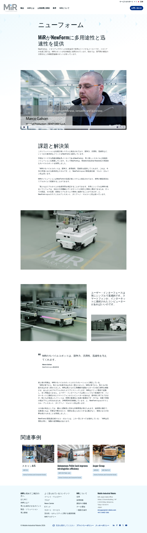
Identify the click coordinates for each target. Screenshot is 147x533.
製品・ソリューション (29, 509)
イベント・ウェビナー (53, 497)
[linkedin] (113, 525)
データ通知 (81, 507)
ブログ (47, 500)
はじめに (24, 499)
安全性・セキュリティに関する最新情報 (59, 513)
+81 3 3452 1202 (103, 512)
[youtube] (126, 525)
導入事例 (24, 513)
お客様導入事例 (44, 8)
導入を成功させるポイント (31, 506)
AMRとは (30, 8)
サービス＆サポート (126, 1)
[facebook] (116, 525)
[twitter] (123, 525)
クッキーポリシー (102, 525)
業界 (54, 8)
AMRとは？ (25, 503)
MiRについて (64, 8)
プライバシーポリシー (85, 525)
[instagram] (120, 525)
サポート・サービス (52, 510)
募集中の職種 (82, 503)
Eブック (47, 507)
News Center (49, 503)
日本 (141, 1)
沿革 (78, 497)
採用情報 (80, 500)
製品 (22, 8)
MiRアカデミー (50, 517)
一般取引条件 (82, 510)
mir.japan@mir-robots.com (107, 510)
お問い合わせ (136, 8)
